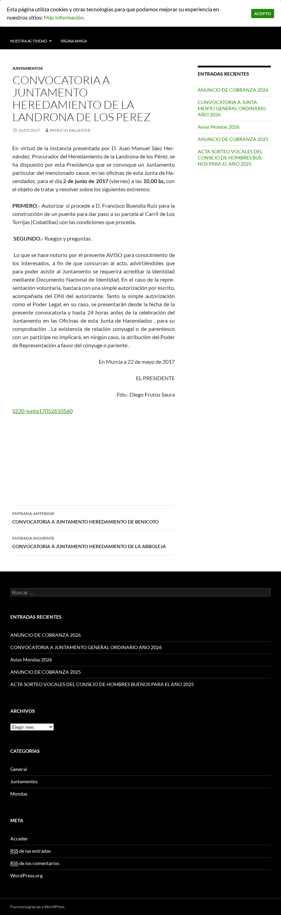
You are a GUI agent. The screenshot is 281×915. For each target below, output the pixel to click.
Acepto (262, 13)
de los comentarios (34, 863)
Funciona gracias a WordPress (37, 906)
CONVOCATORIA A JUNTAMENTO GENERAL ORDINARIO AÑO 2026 (232, 108)
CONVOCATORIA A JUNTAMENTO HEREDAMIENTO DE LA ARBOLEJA (89, 542)
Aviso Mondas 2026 (219, 127)
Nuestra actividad (28, 41)
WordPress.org (26, 875)
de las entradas (30, 851)
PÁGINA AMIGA (74, 41)
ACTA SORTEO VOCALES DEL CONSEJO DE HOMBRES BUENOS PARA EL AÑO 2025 (231, 158)
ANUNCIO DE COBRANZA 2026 (233, 90)
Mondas (18, 794)
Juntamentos (27, 68)
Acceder (19, 838)
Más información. (64, 17)
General (18, 769)
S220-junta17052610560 (42, 411)
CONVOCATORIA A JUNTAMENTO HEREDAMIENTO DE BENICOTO (85, 518)
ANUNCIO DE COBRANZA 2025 (233, 139)
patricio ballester (70, 130)
